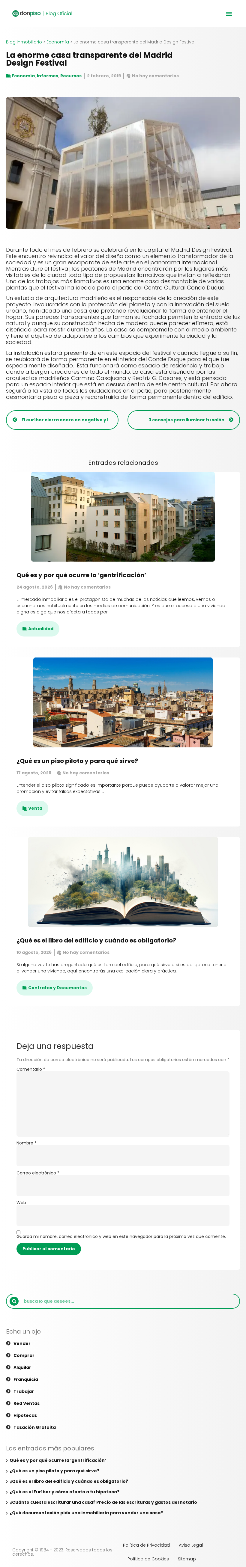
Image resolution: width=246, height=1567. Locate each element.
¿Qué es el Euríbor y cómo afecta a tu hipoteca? (64, 1492)
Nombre (26, 1143)
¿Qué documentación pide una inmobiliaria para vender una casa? (86, 1513)
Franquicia (26, 1379)
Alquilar (22, 1367)
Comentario (30, 1069)
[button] (229, 14)
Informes (47, 76)
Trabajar (24, 1391)
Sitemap (187, 1559)
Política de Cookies (148, 1559)
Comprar (24, 1355)
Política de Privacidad (146, 1545)
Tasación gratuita (35, 1427)
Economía (57, 42)
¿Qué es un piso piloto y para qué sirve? (77, 761)
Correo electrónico (37, 1173)
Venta (35, 808)
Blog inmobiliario (24, 42)
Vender (22, 1343)
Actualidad (40, 629)
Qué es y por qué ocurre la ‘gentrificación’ (81, 575)
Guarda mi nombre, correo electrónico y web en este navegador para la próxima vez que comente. (121, 1236)
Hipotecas (25, 1415)
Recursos (71, 76)
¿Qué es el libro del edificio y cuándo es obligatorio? (96, 940)
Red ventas (27, 1403)
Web (21, 1202)
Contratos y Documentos (57, 988)
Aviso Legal (191, 1545)
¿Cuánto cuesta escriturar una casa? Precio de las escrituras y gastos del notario (103, 1502)
